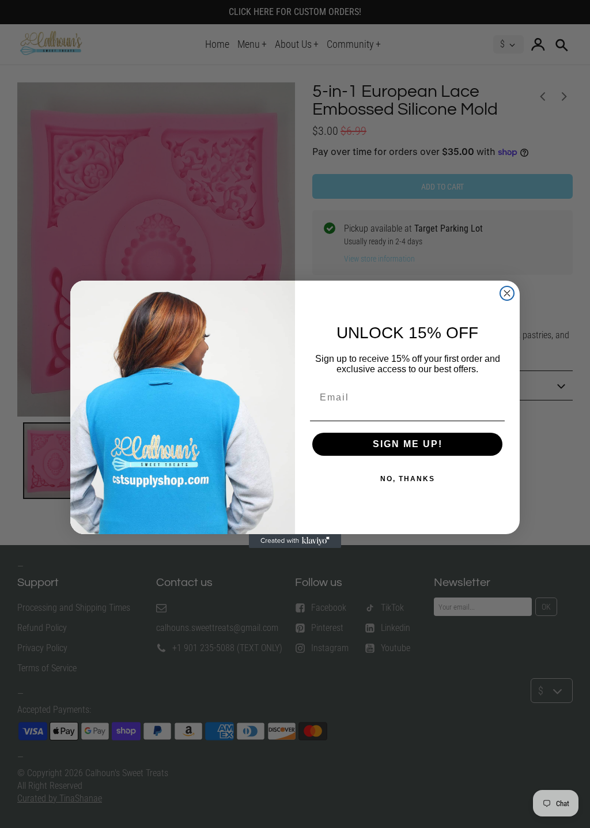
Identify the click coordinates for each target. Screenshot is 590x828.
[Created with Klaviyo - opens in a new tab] (295, 541)
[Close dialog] (507, 293)
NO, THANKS (407, 479)
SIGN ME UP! (407, 444)
